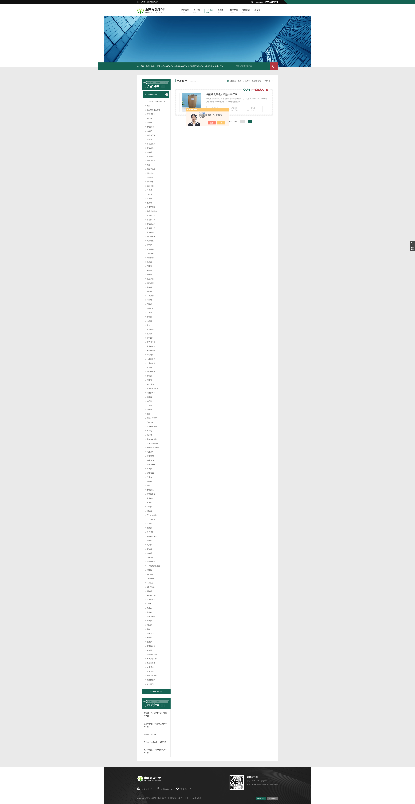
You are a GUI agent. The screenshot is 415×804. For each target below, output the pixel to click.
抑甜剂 (149, 291)
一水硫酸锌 (151, 363)
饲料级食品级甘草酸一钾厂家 (221, 94)
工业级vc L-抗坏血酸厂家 (156, 101)
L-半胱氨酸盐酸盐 (153, 566)
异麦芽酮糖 (151, 207)
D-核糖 (149, 194)
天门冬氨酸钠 (152, 515)
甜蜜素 (149, 266)
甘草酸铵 (150, 127)
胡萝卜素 (150, 422)
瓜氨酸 (149, 502)
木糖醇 (149, 321)
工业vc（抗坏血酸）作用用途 (155, 742)
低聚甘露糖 (151, 160)
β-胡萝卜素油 (152, 426)
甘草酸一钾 (151, 228)
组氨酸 (149, 540)
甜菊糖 (149, 304)
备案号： (180, 798)
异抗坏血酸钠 (152, 675)
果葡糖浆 (150, 241)
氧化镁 (149, 435)
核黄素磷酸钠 (152, 439)
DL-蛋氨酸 (151, 578)
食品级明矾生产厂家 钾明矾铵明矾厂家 (160, 66)
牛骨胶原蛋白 (152, 654)
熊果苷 (149, 380)
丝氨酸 (149, 507)
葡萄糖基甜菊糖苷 (153, 110)
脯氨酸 (149, 511)
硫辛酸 (149, 397)
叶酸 (148, 486)
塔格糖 (149, 287)
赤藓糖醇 (150, 182)
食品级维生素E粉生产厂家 (213, 66)
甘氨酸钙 (150, 329)
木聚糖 (149, 131)
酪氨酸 (149, 528)
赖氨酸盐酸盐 (152, 595)
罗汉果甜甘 (151, 114)
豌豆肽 (149, 401)
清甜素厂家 (151, 135)
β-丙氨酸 (150, 557)
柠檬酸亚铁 (151, 346)
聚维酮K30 (151, 393)
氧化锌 (149, 367)
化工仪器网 (197, 798)
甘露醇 (149, 317)
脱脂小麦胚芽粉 (152, 418)
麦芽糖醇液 (151, 236)
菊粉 (148, 165)
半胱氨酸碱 (151, 562)
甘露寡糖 (150, 156)
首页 (239, 81)
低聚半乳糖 (151, 169)
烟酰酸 (149, 481)
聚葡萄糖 (150, 186)
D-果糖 (149, 190)
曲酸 (148, 414)
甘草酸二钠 (151, 215)
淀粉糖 (149, 139)
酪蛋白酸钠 (151, 680)
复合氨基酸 (151, 663)
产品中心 (165, 789)
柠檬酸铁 (150, 498)
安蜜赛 (149, 274)
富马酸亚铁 (151, 494)
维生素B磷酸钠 (152, 443)
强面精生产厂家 (150, 734)
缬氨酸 (149, 553)
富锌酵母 (150, 338)
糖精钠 (149, 270)
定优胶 (149, 650)
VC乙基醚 (150, 384)
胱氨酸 (149, 570)
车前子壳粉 (151, 350)
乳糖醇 (149, 262)
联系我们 (184, 789)
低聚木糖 (150, 671)
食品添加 (150, 684)
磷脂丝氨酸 (151, 372)
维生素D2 (150, 460)
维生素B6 (150, 469)
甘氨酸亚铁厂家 (152, 388)
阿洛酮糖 (150, 258)
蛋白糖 (149, 203)
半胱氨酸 (150, 574)
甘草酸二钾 (151, 220)
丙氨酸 (149, 591)
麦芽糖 (149, 245)
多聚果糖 (150, 667)
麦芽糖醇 (150, 249)
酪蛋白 (149, 608)
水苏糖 (149, 198)
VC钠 (149, 604)
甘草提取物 (151, 144)
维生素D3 (150, 456)
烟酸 (148, 629)
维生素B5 (150, 473)
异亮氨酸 (150, 532)
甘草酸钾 (150, 232)
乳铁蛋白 (150, 334)
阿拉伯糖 (150, 173)
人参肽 (149, 405)
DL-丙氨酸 (151, 587)
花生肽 (149, 410)
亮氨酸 (149, 545)
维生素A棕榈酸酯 (153, 448)
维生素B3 (150, 477)
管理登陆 (272, 798)
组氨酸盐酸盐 (152, 536)
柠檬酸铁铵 (151, 646)
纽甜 (148, 106)
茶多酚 (149, 612)
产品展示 (246, 81)
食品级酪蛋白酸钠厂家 (196, 66)
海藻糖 (149, 300)
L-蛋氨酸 (150, 583)
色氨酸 (149, 638)
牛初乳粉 (150, 355)
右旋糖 (149, 152)
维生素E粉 (151, 616)
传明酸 (149, 376)
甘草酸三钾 (151, 224)
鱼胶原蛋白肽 (152, 659)
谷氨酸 (149, 524)
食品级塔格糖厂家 (180, 66)
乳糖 (148, 325)
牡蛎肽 (149, 642)
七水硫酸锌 (151, 359)
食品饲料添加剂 (151, 94)
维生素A (150, 452)
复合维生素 (151, 342)
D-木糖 (149, 312)
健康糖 (149, 123)
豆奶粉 (149, 431)
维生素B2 (150, 621)
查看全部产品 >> (156, 692)
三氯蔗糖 (150, 296)
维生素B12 (151, 464)
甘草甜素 (150, 148)
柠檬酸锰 (150, 490)
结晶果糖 (150, 283)
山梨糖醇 (150, 253)
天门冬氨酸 (151, 519)
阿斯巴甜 (150, 308)
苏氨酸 (149, 549)
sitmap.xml (261, 798)
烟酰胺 (149, 625)
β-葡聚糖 (150, 177)
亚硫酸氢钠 (151, 600)
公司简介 (145, 789)
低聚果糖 (150, 279)
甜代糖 (149, 118)
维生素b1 (150, 633)
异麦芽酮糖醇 (152, 211)
